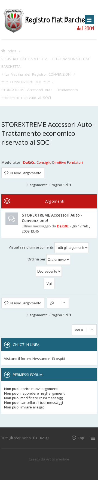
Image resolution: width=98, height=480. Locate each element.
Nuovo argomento (25, 173)
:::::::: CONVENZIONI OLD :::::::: (25, 81)
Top (81, 437)
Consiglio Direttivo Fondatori (59, 162)
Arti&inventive (57, 459)
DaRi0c (29, 162)
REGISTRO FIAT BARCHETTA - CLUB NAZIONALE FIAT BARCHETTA (45, 62)
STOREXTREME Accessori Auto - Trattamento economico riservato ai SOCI (39, 93)
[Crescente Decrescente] (49, 271)
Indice (12, 51)
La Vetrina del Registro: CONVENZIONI (38, 74)
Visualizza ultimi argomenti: (31, 247)
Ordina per (36, 259)
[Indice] (49, 19)
